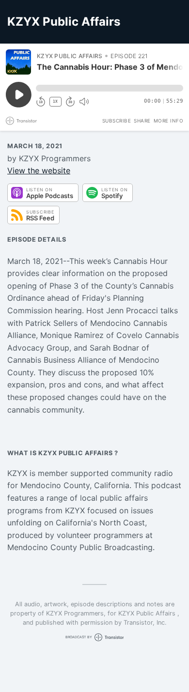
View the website (38, 170)
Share (142, 120)
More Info (169, 120)
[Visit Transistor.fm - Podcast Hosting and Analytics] (21, 121)
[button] (109, 88)
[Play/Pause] (18, 62)
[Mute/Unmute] (84, 101)
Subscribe (116, 120)
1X (55, 101)
